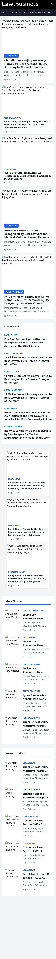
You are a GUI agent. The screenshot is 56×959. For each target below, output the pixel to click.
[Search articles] (52, 3)
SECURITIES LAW (19, 12)
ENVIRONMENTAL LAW (40, 12)
